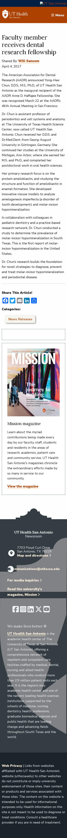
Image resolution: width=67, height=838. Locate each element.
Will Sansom (28, 61)
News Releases (20, 319)
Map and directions (32, 555)
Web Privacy (12, 766)
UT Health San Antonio (26, 633)
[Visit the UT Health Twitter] (38, 610)
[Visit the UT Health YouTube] (46, 610)
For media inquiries (23, 580)
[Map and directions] (11, 553)
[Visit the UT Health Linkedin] (31, 610)
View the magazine (22, 486)
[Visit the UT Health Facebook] (16, 610)
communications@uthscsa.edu (35, 569)
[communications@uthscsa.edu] (8, 569)
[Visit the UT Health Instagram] (23, 610)
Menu (59, 15)
